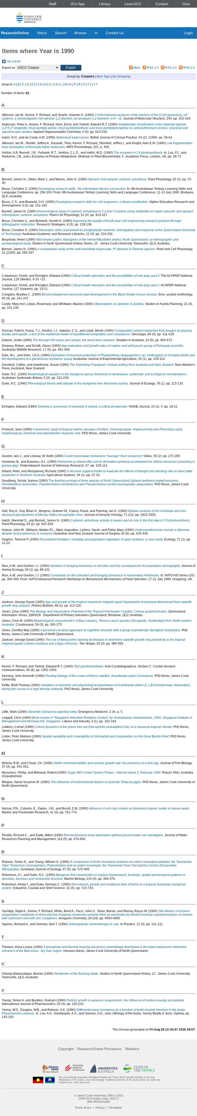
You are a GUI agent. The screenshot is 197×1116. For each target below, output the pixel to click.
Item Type (103, 76)
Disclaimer (115, 1107)
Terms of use (83, 1107)
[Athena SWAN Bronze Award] (50, 1068)
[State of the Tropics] (139, 1068)
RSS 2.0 (171, 68)
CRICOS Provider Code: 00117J (98, 1098)
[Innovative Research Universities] (74, 1068)
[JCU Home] (29, 17)
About (42, 33)
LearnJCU (133, 4)
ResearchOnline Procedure (99, 1049)
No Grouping (121, 76)
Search (60, 33)
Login (188, 33)
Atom (136, 68)
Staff (52, 4)
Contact (161, 4)
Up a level (14, 61)
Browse (80, 33)
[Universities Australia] (103, 1068)
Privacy (100, 1107)
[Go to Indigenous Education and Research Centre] (38, 1080)
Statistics (132, 1049)
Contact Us (115, 33)
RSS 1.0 (153, 68)
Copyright (66, 1049)
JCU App (78, 4)
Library (104, 4)
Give (186, 4)
